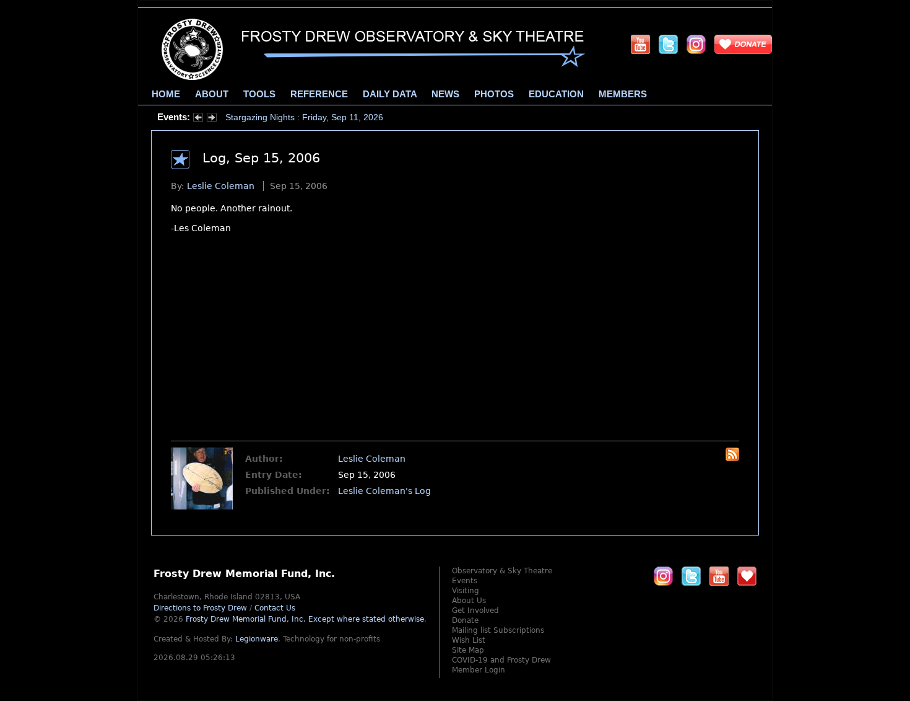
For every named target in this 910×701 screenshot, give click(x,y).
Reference (319, 94)
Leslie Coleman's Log (384, 491)
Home (166, 94)
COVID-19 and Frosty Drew (501, 660)
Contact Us (274, 608)
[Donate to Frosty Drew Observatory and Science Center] (743, 44)
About (211, 94)
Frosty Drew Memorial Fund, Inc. (305, 619)
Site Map (468, 650)
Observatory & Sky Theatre (502, 571)
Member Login (478, 670)
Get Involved (475, 610)
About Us (469, 600)
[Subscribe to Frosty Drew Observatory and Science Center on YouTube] (640, 44)
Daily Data (390, 94)
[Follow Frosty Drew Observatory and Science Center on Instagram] (696, 44)
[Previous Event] (198, 119)
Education (556, 94)
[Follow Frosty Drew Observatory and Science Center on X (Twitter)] (668, 44)
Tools (259, 94)
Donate (465, 620)
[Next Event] (212, 119)
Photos (494, 94)
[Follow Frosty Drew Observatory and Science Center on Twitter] (691, 575)
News (445, 94)
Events (464, 580)
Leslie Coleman (220, 186)
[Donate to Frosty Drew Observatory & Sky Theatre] (746, 575)
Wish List (468, 640)
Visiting (465, 590)
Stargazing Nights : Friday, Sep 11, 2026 (304, 117)
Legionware (256, 639)
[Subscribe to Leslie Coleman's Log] (732, 458)
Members (623, 94)
